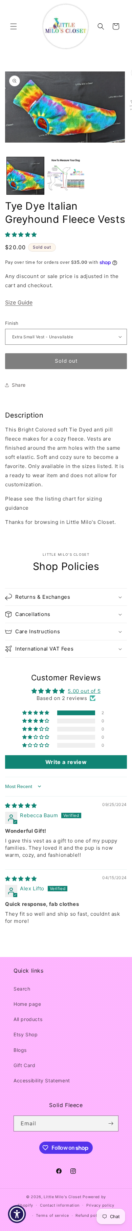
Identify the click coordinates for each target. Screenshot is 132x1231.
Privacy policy (100, 1205)
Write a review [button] (66, 762)
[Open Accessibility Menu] (17, 1214)
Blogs (20, 1050)
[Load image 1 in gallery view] (25, 175)
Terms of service (52, 1215)
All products (28, 1019)
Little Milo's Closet (62, 1196)
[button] (13, 26)
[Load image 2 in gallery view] (66, 175)
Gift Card (24, 1065)
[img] (21, 805)
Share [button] (19, 385)
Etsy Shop (26, 1034)
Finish (11, 323)
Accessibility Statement (42, 1080)
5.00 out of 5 (84, 691)
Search (22, 989)
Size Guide (18, 302)
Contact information (60, 1205)
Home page (27, 1004)
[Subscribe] (110, 1123)
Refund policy (89, 1215)
